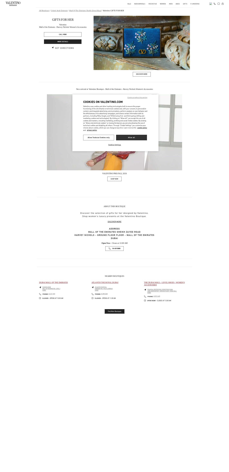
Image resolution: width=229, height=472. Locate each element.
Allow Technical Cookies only (99, 137)
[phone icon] (214, 3)
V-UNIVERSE (194, 4)
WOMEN (163, 4)
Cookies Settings (114, 145)
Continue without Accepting (137, 98)
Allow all (131, 137)
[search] (210, 3)
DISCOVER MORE (114, 222)
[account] (219, 4)
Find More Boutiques (114, 311)
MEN (171, 4)
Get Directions (64, 48)
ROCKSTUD (153, 4)
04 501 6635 (157, 296)
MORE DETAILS (63, 42)
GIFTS (185, 4)
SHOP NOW (116, 179)
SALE (129, 4)
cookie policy (142, 128)
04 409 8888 (116, 249)
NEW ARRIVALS (139, 4)
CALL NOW (63, 35)
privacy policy (92, 130)
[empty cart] (222, 3)
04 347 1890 (52, 294)
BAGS (178, 4)
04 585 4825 (104, 294)
